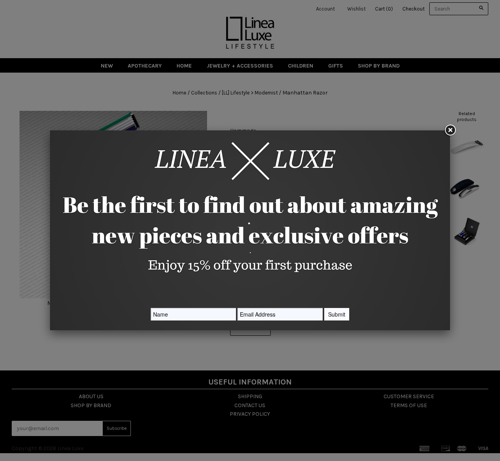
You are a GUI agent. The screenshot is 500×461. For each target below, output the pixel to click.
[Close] (450, 130)
